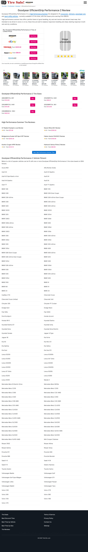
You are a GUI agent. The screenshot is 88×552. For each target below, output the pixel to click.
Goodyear (18, 6)
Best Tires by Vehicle (8, 522)
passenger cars (81, 14)
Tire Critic (4, 6)
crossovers (64, 14)
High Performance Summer (39, 14)
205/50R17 (5, 98)
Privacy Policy (48, 518)
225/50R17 (47, 104)
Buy (33, 98)
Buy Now (33, 47)
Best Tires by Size (7, 526)
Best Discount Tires (8, 518)
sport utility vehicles (11, 16)
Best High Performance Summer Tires (44, 152)
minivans (72, 14)
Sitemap (46, 526)
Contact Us (47, 522)
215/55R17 (47, 98)
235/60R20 (5, 111)
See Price (33, 36)
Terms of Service (49, 514)
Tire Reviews (11, 6)
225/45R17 (5, 104)
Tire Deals (5, 514)
